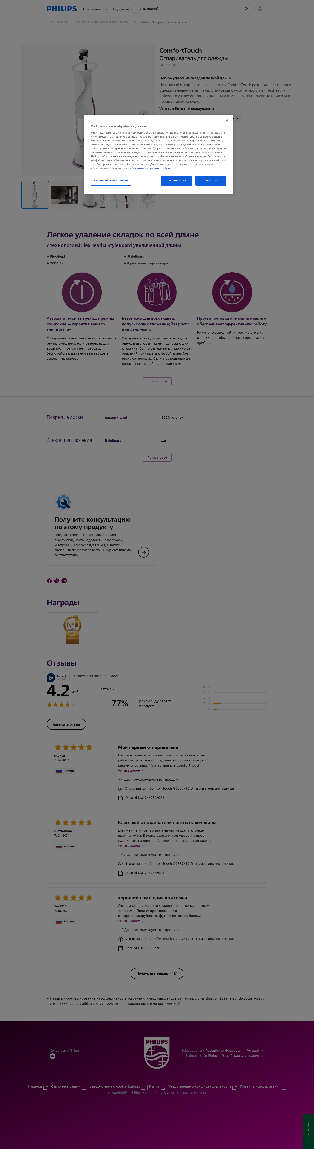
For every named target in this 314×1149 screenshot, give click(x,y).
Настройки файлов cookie (110, 180)
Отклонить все (176, 180)
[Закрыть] (227, 120)
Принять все (211, 180)
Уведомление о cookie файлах (151, 168)
